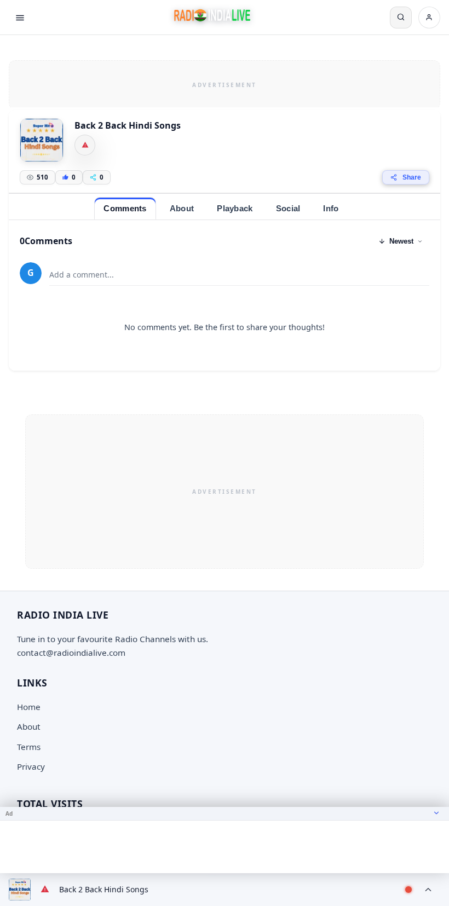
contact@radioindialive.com (71, 652)
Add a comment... (81, 274)
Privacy (31, 766)
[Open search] (401, 17)
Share (411, 177)
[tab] (125, 208)
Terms (29, 746)
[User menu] (429, 17)
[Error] (84, 145)
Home (29, 706)
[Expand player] (428, 890)
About (29, 726)
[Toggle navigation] (20, 17)
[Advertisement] (224, 83)
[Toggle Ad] (436, 813)
